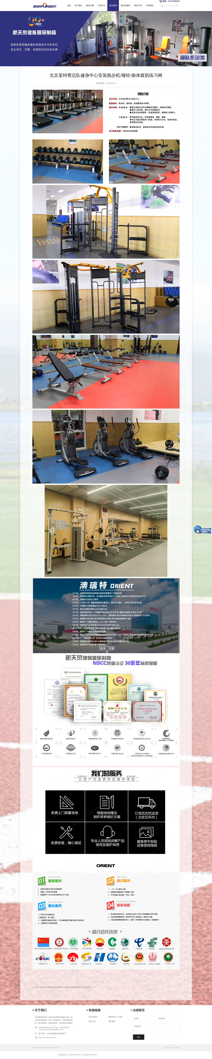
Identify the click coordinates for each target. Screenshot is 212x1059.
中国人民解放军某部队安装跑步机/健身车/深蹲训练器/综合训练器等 (65, 987)
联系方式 (138, 5)
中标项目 (150, 5)
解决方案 (90, 5)
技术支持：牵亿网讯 (172, 1047)
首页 (69, 5)
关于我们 (78, 5)
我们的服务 (126, 5)
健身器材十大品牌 (115, 1017)
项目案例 (113, 5)
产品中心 (102, 5)
